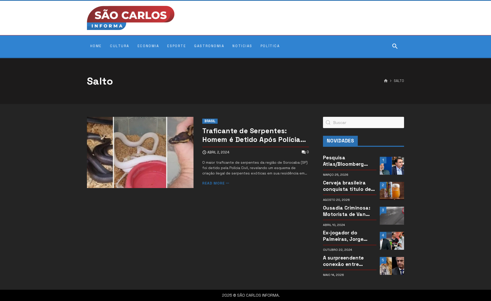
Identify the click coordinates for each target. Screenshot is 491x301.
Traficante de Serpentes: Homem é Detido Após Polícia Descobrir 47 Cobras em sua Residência (251, 135)
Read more (213, 183)
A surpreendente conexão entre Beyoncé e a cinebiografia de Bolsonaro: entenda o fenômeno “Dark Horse (347, 261)
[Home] (386, 81)
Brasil (210, 121)
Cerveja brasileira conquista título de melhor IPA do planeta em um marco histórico (349, 186)
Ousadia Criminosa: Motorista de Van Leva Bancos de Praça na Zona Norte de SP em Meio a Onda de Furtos (348, 211)
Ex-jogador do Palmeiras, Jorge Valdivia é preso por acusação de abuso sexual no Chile (347, 236)
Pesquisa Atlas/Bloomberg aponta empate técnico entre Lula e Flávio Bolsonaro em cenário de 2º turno (348, 160)
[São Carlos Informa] (130, 18)
